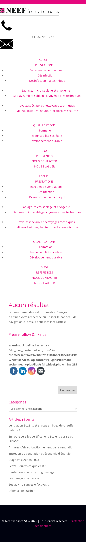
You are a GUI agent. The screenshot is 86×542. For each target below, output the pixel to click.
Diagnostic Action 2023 (24, 460)
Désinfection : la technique (47, 81)
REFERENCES (44, 156)
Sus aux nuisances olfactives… (29, 484)
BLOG (44, 151)
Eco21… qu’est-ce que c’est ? (27, 466)
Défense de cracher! (22, 491)
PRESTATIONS (44, 65)
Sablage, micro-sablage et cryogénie (46, 90)
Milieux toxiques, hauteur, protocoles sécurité (47, 111)
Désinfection (45, 75)
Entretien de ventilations (45, 70)
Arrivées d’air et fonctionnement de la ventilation (41, 447)
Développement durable (46, 141)
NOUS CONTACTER (44, 161)
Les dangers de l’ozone (24, 478)
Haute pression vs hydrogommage (31, 472)
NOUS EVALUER (44, 166)
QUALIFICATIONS (44, 125)
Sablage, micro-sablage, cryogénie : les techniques (47, 96)
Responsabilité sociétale (46, 136)
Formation (46, 130)
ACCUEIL (44, 60)
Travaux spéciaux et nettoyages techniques (46, 105)
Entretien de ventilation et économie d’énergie (40, 453)
